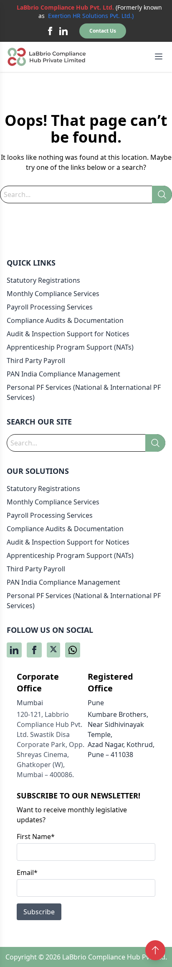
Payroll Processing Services (50, 307)
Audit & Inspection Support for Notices (68, 333)
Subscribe (39, 911)
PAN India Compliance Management (63, 374)
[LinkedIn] (63, 31)
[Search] (162, 194)
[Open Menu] (158, 56)
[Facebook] (50, 31)
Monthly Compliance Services (53, 293)
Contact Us (102, 30)
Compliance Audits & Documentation (65, 320)
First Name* (36, 836)
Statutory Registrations (43, 280)
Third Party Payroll (36, 360)
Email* (27, 872)
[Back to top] (155, 950)
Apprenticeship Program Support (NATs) (70, 347)
